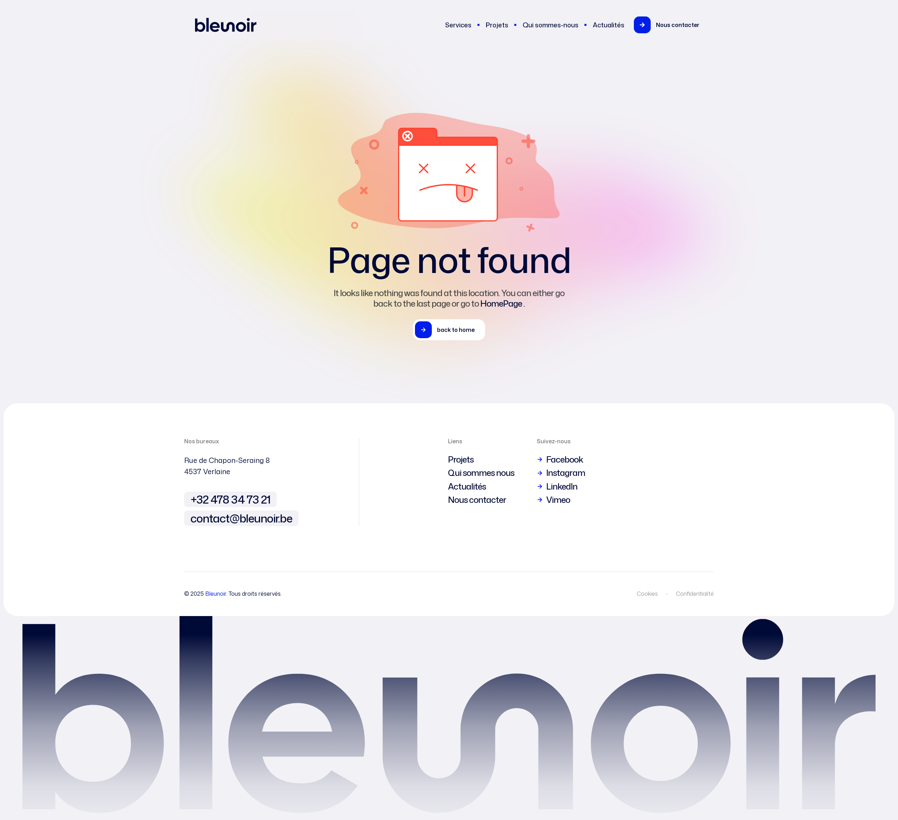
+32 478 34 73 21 (230, 499)
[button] (671, 24)
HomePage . (502, 303)
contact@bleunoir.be (241, 518)
